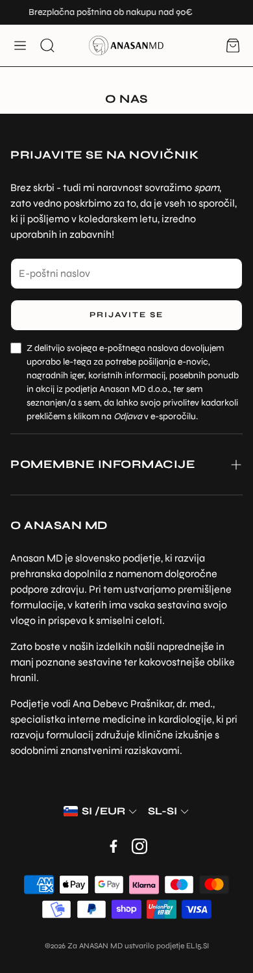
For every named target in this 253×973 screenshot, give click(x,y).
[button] (20, 45)
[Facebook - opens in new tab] (113, 846)
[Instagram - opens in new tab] (139, 846)
